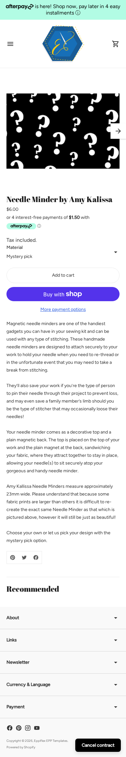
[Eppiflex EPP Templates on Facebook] (9, 728)
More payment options (63, 309)
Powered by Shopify (20, 747)
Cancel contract (98, 745)
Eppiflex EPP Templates (51, 741)
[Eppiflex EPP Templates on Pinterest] (19, 728)
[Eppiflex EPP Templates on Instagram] (28, 728)
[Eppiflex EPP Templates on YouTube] (37, 728)
